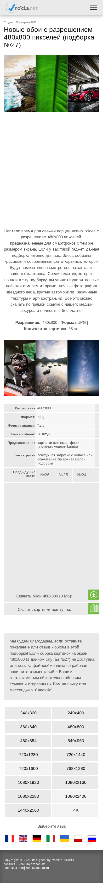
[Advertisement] (51, 171)
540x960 (76, 740)
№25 (63, 474)
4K (76, 810)
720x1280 (28, 754)
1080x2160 (75, 782)
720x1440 (75, 754)
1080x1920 (28, 782)
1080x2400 (75, 796)
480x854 (28, 740)
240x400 (76, 713)
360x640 (28, 726)
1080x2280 (28, 796)
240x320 (28, 713)
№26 (45, 474)
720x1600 (28, 768)
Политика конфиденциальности (26, 868)
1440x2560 (28, 810)
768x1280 (75, 768)
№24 (81, 474)
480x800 (76, 726)
